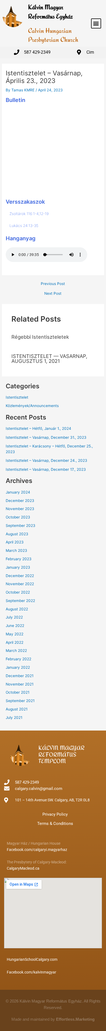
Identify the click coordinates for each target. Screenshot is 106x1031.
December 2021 (19, 676)
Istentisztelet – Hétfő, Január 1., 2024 (38, 428)
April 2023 (15, 542)
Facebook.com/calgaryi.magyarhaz (37, 849)
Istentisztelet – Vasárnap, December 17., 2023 (46, 469)
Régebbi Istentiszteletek (40, 337)
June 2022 (15, 625)
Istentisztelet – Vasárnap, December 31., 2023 (46, 437)
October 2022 (18, 592)
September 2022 (20, 600)
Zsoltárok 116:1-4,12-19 (29, 214)
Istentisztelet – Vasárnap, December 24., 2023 (46, 460)
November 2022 (20, 584)
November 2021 (19, 684)
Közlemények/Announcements (32, 406)
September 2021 (20, 701)
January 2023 (18, 567)
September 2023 (20, 525)
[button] (96, 23)
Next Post (52, 294)
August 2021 (16, 709)
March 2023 (16, 550)
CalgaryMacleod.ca (23, 868)
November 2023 (20, 509)
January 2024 (18, 492)
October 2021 (17, 692)
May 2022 (14, 634)
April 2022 (14, 642)
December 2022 (20, 576)
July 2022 (14, 617)
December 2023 (20, 500)
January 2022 (18, 667)
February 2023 (19, 559)
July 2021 (14, 717)
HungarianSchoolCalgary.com (32, 959)
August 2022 (17, 609)
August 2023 (17, 534)
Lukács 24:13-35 (24, 225)
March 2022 (16, 650)
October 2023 (18, 517)
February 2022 (18, 659)
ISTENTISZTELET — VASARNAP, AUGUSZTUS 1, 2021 (49, 358)
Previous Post (53, 284)
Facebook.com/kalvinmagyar (31, 972)
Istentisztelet (17, 397)
